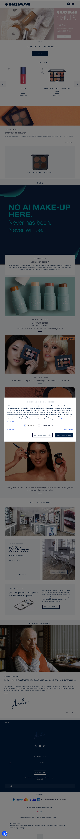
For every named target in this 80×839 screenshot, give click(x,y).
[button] (5, 834)
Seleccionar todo (64, 435)
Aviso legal (10, 429)
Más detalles (68, 429)
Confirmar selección (42, 435)
